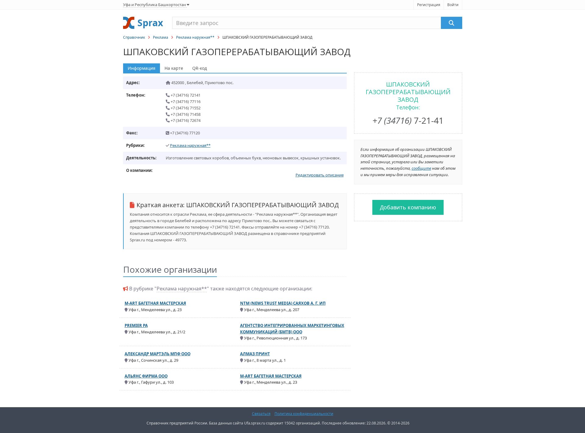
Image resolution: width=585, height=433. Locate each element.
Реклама (160, 37)
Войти (453, 4)
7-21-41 (408, 120)
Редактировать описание (320, 175)
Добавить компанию (408, 207)
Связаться (261, 413)
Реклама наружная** (195, 37)
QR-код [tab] (199, 68)
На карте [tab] (174, 68)
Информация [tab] (141, 68)
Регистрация (428, 4)
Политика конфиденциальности (304, 413)
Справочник (134, 37)
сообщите (421, 168)
